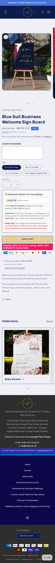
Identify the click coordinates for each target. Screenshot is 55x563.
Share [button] (7, 299)
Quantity (5, 179)
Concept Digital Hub (17, 555)
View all (49, 321)
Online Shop (27, 476)
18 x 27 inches (31, 167)
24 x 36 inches (11, 167)
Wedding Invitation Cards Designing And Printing (27, 506)
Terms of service (12, 559)
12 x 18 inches (11, 173)
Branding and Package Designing (27, 489)
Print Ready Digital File (36, 173)
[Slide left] (22, 103)
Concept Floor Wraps (39, 437)
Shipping (5, 132)
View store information (15, 268)
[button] (5, 12)
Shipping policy (27, 559)
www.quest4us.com (45, 450)
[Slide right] (33, 103)
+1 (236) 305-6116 (27, 446)
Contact (27, 470)
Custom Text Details (11, 144)
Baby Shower (13, 379)
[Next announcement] (50, 3)
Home (27, 464)
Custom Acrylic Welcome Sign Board (27, 495)
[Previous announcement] (5, 3)
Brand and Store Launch (27, 483)
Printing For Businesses (27, 500)
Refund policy (33, 555)
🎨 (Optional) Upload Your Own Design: (24, 194)
